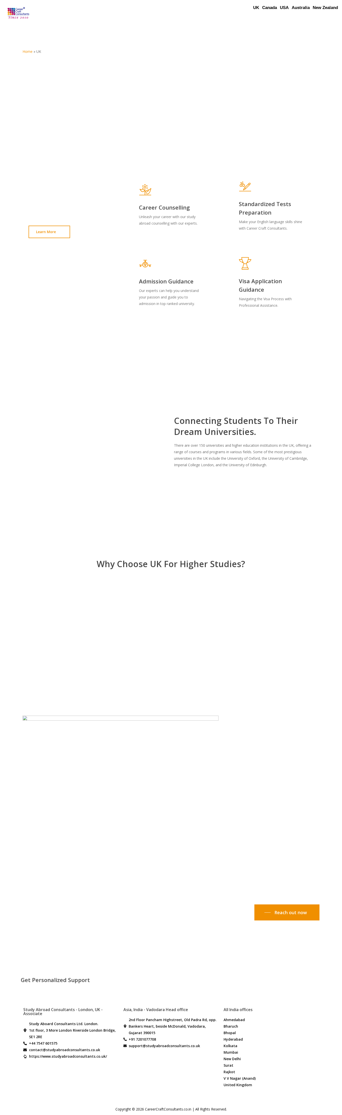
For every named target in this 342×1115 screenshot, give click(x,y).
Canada (269, 7)
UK (256, 7)
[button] (49, 232)
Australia (301, 7)
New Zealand (325, 7)
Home (28, 51)
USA (284, 7)
